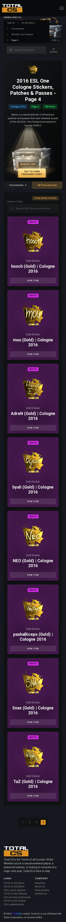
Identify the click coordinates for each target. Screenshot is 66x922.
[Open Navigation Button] (61, 8)
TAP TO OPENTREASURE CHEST (32, 172)
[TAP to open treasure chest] (33, 154)
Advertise (40, 883)
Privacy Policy (42, 890)
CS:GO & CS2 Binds (14, 886)
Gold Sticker (33, 260)
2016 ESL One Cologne (22, 34)
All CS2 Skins (28, 23)
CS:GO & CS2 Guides (15, 900)
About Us (40, 886)
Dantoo (17, 913)
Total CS (11, 23)
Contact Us (41, 893)
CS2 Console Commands (17, 897)
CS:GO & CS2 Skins (14, 883)
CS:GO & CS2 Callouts (15, 893)
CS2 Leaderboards (14, 904)
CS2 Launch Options (14, 890)
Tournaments (17, 29)
